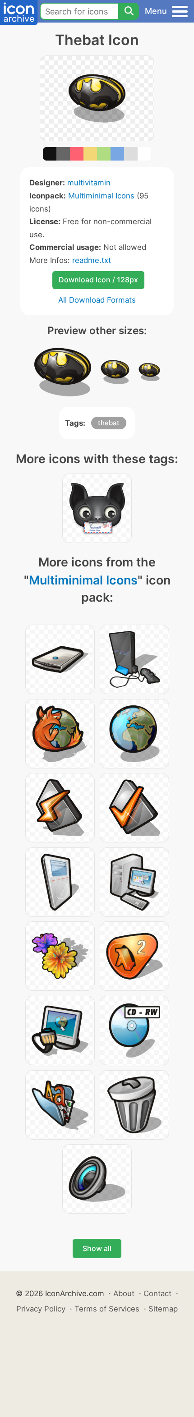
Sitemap (163, 1308)
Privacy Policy (40, 1308)
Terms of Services (106, 1308)
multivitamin (89, 182)
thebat (109, 423)
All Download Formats (97, 299)
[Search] (128, 11)
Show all (97, 1248)
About (123, 1293)
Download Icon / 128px (98, 279)
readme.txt (91, 260)
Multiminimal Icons (101, 195)
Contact (157, 1293)
